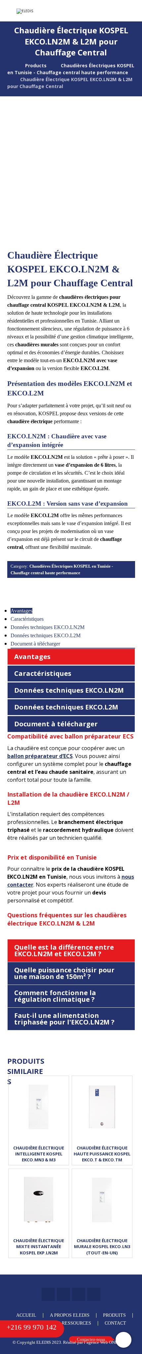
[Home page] (9, 65)
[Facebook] (48, 1294)
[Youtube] (93, 1294)
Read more (38, 1125)
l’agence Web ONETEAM (107, 1342)
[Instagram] (78, 1294)
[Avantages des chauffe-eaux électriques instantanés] (42, 11)
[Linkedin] (63, 1294)
